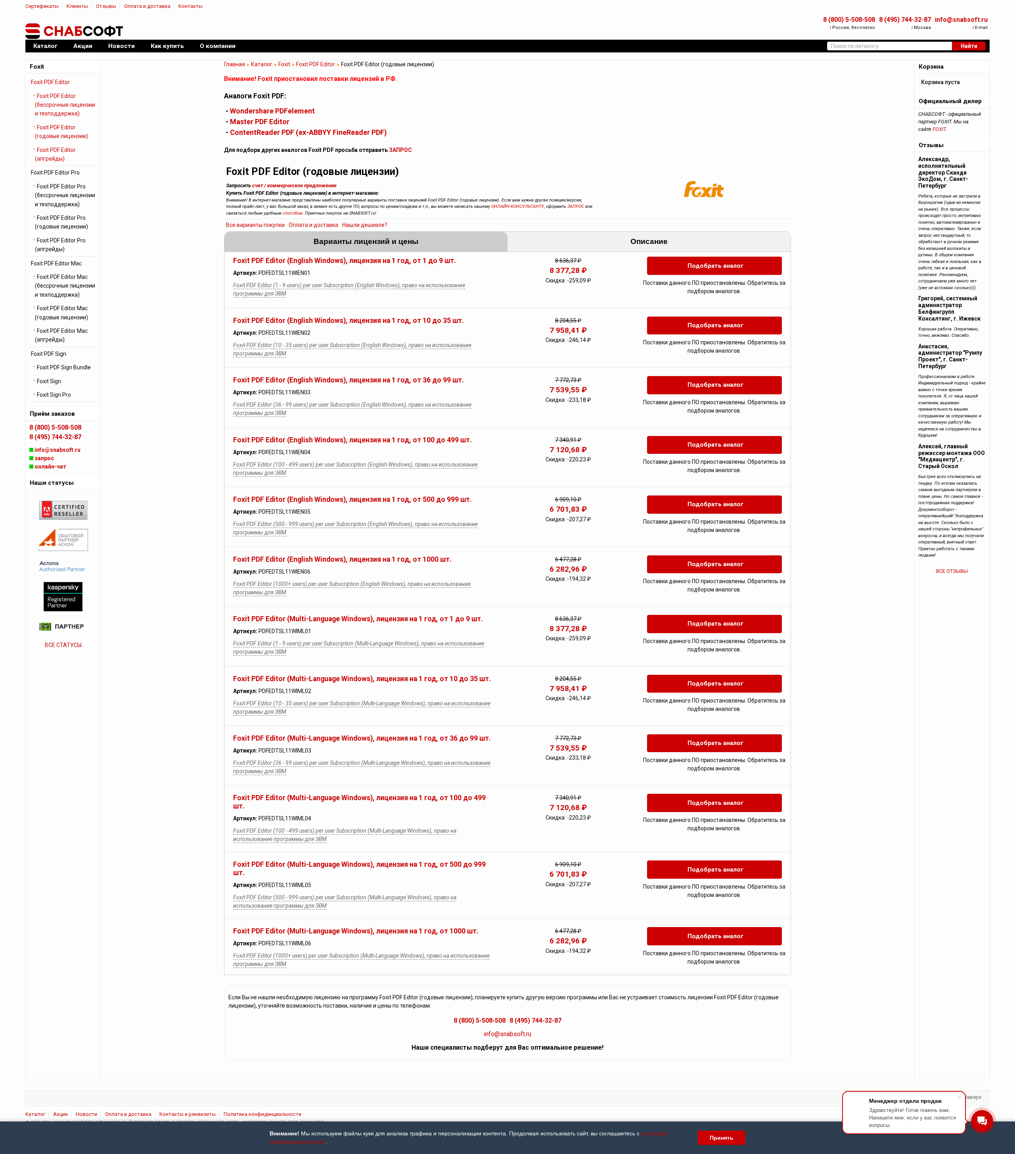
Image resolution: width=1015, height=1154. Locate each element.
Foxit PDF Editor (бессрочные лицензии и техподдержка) (65, 105)
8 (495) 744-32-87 (905, 19)
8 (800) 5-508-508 (849, 19)
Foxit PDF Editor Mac (56, 263)
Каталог (261, 64)
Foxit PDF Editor (315, 64)
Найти (969, 46)
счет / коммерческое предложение (294, 185)
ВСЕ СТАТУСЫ (63, 645)
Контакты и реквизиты (187, 1114)
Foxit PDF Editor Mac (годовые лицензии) (61, 312)
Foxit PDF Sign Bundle (64, 367)
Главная (234, 64)
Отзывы (106, 6)
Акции (60, 1114)
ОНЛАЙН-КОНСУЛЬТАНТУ (517, 206)
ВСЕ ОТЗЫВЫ (952, 571)
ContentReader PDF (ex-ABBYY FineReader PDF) (308, 132)
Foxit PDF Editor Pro (55, 172)
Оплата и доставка (147, 6)
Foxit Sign (49, 381)
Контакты (190, 6)
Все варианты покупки (255, 225)
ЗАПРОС (400, 150)
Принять (721, 1138)
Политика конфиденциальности (262, 1114)
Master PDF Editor (259, 121)
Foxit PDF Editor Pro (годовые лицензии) (61, 222)
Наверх (972, 1097)
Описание (649, 241)
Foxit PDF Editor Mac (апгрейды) (61, 335)
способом (293, 213)
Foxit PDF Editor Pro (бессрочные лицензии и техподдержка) (65, 195)
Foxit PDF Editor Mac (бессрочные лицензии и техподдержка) (65, 286)
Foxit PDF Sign (48, 354)
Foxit (284, 64)
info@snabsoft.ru (961, 19)
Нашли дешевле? (364, 225)
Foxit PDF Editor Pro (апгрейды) (60, 244)
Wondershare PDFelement (272, 111)
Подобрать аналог (715, 265)
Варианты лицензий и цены (366, 241)
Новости (86, 1114)
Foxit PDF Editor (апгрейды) (55, 154)
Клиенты (77, 6)
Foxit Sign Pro (54, 395)
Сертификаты (42, 6)
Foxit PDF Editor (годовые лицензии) (61, 131)
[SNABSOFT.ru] (74, 31)
